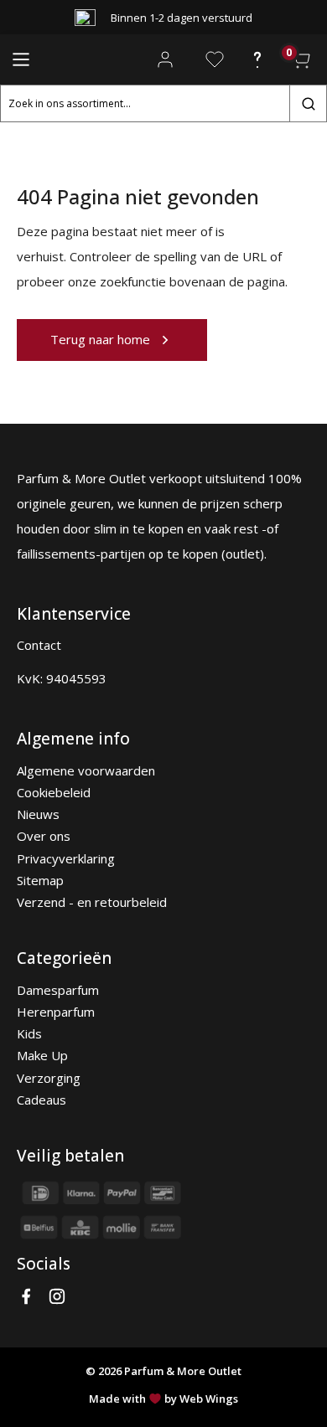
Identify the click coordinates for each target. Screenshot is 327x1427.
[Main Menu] (21, 59)
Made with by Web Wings (163, 1398)
